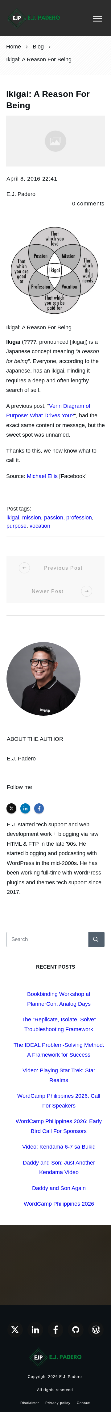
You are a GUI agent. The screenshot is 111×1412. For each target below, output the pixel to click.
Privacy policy (58, 1403)
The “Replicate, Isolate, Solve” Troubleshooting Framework (59, 1024)
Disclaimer (29, 1403)
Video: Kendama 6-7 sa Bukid (59, 1147)
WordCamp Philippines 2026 (59, 1204)
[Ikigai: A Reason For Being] (55, 141)
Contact (84, 1403)
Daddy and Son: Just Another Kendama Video (59, 1168)
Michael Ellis (42, 476)
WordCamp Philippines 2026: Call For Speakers (58, 1101)
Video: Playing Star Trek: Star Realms (59, 1075)
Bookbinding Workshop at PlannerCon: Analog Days (59, 999)
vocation (40, 526)
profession (79, 518)
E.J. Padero (21, 759)
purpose (16, 526)
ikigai (12, 518)
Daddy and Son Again (59, 1188)
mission (31, 518)
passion (53, 518)
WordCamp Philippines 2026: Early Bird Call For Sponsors (59, 1126)
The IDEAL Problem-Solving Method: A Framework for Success (59, 1050)
